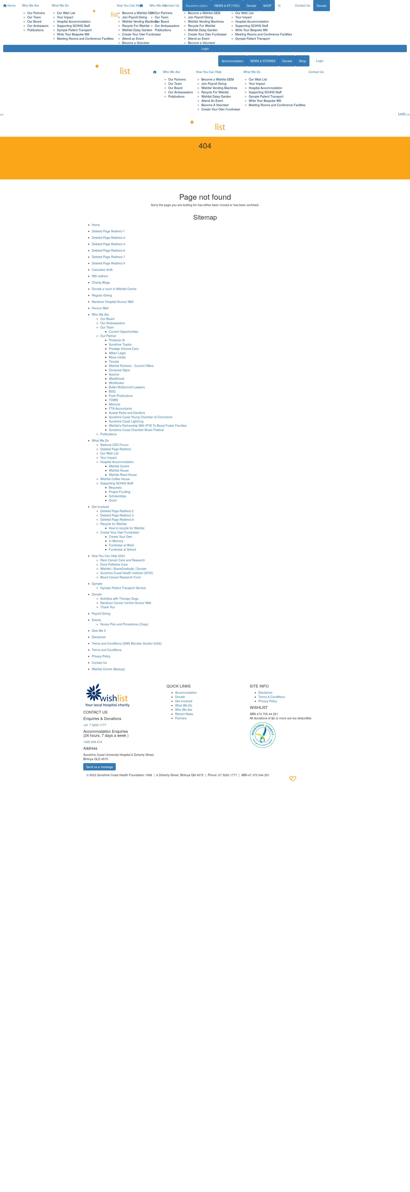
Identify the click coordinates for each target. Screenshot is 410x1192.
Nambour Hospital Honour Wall (112, 301)
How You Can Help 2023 (108, 556)
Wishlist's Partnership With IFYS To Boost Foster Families (147, 425)
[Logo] (103, 12)
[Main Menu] (1, 114)
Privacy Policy (101, 656)
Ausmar (114, 374)
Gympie (97, 583)
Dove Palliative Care (114, 564)
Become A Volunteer (215, 105)
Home (96, 225)
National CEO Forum (114, 445)
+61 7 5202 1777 (94, 725)
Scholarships (117, 496)
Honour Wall (100, 308)
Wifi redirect (100, 276)
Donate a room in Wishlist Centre (114, 289)
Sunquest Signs (119, 370)
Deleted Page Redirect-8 (117, 519)
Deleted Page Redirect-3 (117, 515)
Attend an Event (198, 38)
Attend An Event (212, 100)
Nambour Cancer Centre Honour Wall (125, 603)
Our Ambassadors (167, 25)
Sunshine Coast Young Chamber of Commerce (140, 417)
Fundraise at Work (121, 545)
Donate (322, 5)
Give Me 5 (99, 630)
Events (96, 620)
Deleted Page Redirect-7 (108, 257)
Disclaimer (99, 637)
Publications (163, 30)
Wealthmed (116, 378)
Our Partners (163, 13)
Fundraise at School (122, 549)
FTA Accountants (120, 408)
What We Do (238, 5)
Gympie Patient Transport (252, 38)
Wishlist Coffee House (115, 479)
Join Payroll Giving (200, 17)
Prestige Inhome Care (124, 348)
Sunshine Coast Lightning (126, 421)
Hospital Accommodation (252, 21)
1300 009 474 (92, 742)
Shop (302, 61)
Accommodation (232, 61)
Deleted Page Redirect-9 (108, 263)
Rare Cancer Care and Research (122, 560)
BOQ (112, 391)
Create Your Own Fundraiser (207, 34)
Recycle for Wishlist (113, 524)
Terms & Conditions (271, 697)
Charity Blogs (101, 282)
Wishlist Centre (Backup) (108, 669)
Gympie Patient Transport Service (123, 588)
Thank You (107, 607)
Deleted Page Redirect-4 (108, 237)
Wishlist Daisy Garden (203, 30)
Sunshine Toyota (120, 344)
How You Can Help (195, 5)
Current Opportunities (123, 331)
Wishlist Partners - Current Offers (131, 366)
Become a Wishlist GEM (204, 13)
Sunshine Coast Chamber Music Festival (136, 430)
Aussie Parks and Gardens (127, 413)
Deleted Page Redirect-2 (117, 511)
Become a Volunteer (201, 43)
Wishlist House (119, 470)
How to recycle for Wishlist (126, 528)
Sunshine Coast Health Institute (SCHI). (127, 573)
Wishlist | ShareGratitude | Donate (123, 568)
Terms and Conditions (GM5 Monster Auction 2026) (127, 643)
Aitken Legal (117, 353)
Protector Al (117, 340)
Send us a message (99, 767)
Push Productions (121, 395)
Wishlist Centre (119, 466)
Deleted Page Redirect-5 (108, 244)
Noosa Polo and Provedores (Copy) (124, 624)
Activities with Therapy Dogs (119, 598)
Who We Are (158, 5)
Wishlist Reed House (123, 474)
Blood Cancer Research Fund (120, 577)
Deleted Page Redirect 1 (108, 231)
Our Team (161, 17)
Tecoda (114, 361)
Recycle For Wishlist (201, 25)
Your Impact (243, 17)
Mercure (114, 404)
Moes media (117, 357)
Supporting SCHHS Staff (251, 25)
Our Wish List (244, 13)
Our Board (162, 21)
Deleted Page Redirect (115, 449)
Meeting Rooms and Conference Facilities (263, 34)
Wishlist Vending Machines (206, 21)
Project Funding (119, 492)
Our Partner (108, 336)
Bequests (115, 487)
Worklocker (116, 383)
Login (205, 48)
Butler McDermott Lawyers (127, 387)
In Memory (116, 541)
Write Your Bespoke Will (251, 30)
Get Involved (100, 506)
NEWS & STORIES (262, 61)
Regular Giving (102, 295)
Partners (181, 718)
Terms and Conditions (107, 650)
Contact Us (302, 5)
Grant (113, 500)
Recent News (184, 714)
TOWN (113, 400)
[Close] (408, 114)
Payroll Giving (101, 613)
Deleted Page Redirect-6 (108, 250)
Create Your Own (120, 536)
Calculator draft (102, 269)
